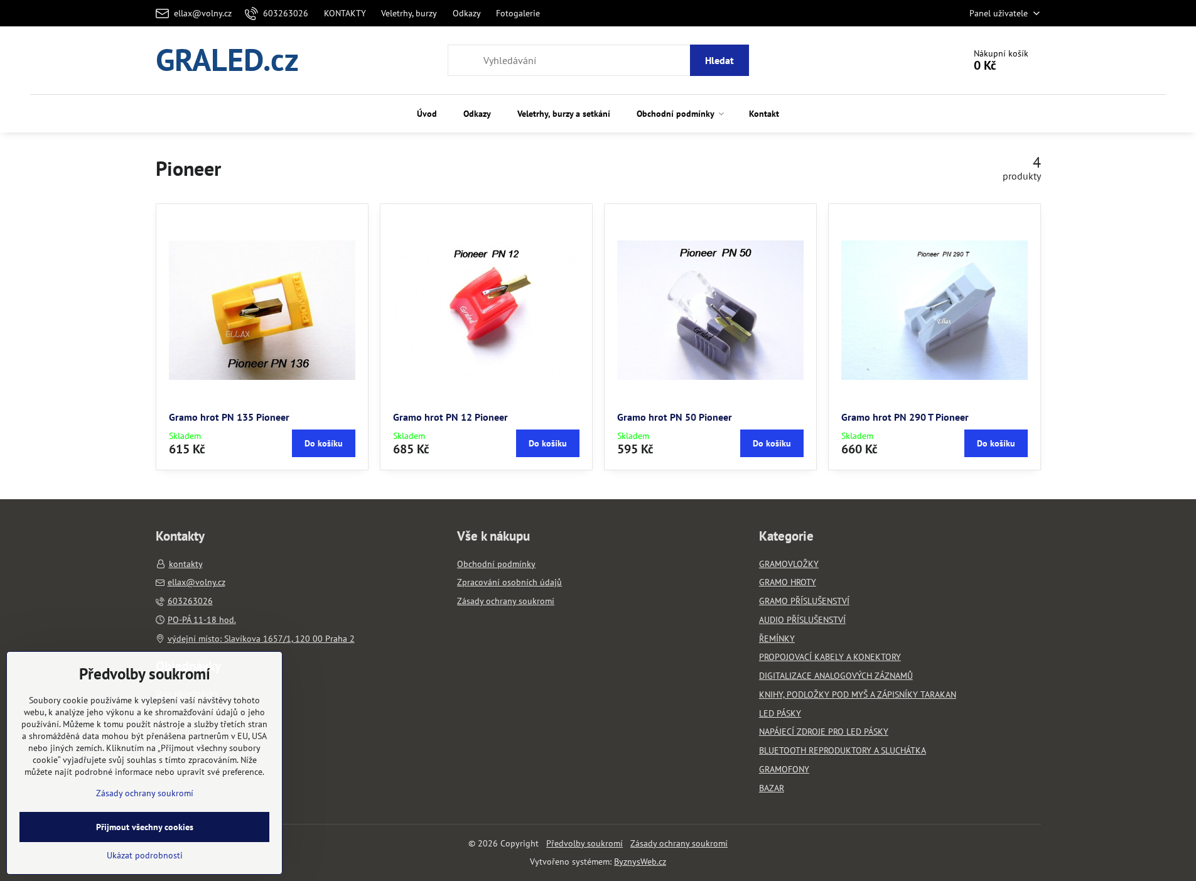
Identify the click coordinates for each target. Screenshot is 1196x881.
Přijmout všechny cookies (144, 827)
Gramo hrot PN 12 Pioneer (450, 417)
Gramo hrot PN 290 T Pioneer (905, 417)
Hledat (719, 60)
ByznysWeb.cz (640, 861)
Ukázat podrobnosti (145, 855)
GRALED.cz (227, 60)
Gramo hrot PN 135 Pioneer (229, 417)
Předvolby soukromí (584, 843)
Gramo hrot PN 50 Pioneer (674, 417)
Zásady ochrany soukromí (679, 843)
